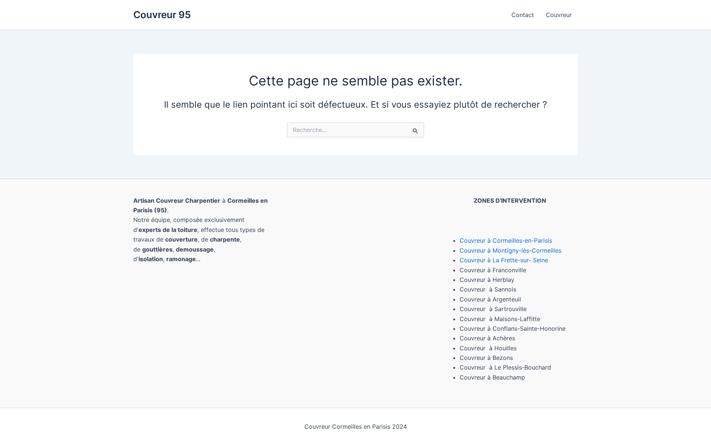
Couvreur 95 (162, 14)
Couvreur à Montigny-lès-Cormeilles (510, 250)
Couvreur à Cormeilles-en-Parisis (506, 240)
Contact (522, 14)
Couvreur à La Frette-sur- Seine (504, 260)
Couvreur (559, 14)
